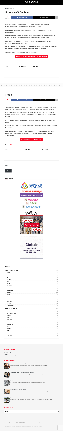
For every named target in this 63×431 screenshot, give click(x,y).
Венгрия (9, 315)
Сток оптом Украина (11, 270)
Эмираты (9, 335)
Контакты (45, 423)
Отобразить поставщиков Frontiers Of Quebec (31, 56)
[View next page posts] (33, 72)
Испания (9, 319)
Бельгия (9, 311)
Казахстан (10, 324)
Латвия (9, 328)
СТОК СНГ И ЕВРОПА (11, 308)
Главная (7, 8)
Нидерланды (10, 333)
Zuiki (6, 66)
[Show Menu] (4, 2)
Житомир (9, 279)
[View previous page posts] (30, 72)
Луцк (8, 281)
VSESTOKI (31, 2)
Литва (8, 330)
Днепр (8, 272)
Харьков (9, 303)
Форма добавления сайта (10, 356)
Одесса (9, 288)
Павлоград (10, 290)
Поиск (6, 165)
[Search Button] (58, 2)
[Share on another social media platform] (56, 17)
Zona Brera (35, 66)
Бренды (12, 8)
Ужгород (9, 301)
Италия (9, 322)
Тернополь (10, 299)
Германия (9, 317)
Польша (9, 292)
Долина (9, 275)
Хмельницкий (10, 305)
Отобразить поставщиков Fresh (31, 139)
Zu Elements (22, 66)
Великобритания (11, 313)
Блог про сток (7, 352)
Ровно (8, 294)
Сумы (8, 296)
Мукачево (9, 286)
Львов (8, 283)
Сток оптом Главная (8, 423)
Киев (8, 326)
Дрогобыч (9, 277)
